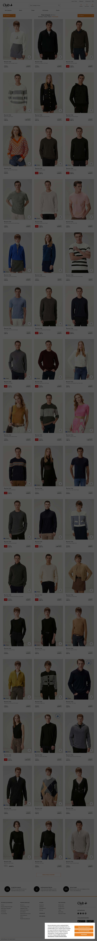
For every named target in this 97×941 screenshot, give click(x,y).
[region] (70, 931)
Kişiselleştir (84, 934)
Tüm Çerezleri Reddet (83, 930)
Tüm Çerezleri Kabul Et (84, 927)
